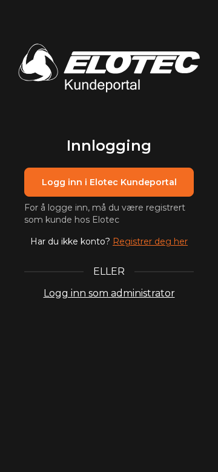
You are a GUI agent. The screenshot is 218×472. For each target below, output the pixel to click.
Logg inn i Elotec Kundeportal (109, 182)
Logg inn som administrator (109, 293)
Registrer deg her (150, 241)
